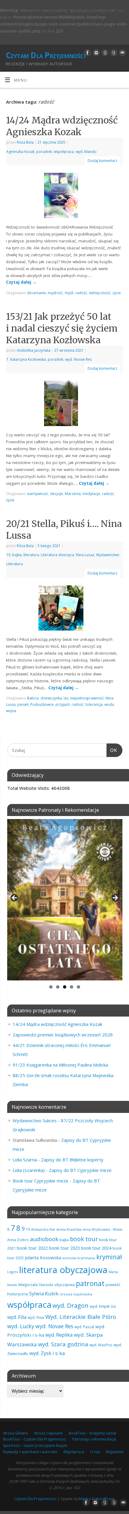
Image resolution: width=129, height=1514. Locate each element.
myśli (69, 292)
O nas (95, 1451)
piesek (22, 704)
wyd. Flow (36, 1317)
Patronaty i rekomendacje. (94, 1439)
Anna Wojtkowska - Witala (102, 1229)
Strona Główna (15, 1433)
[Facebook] (86, 52)
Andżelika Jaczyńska (33, 350)
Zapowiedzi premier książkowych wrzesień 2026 (63, 1035)
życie (116, 292)
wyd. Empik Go (103, 1306)
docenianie (36, 292)
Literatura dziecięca (57, 554)
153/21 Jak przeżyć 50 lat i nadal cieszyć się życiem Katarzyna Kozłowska (62, 328)
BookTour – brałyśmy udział (92, 1433)
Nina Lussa (85, 554)
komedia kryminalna (78, 1258)
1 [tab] (50, 987)
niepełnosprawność (87, 698)
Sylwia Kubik (43, 1293)
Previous (14, 898)
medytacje (91, 493)
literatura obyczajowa (63, 1270)
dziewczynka (51, 698)
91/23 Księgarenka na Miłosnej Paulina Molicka (60, 1065)
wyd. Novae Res (78, 359)
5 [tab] (78, 987)
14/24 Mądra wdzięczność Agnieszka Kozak (62, 126)
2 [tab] (57, 987)
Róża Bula (25, 142)
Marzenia (73, 493)
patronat (90, 1283)
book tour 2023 (64, 1248)
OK (111, 750)
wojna (11, 710)
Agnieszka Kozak (20, 151)
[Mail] (121, 52)
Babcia (33, 698)
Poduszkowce (42, 704)
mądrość (55, 292)
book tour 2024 (96, 1248)
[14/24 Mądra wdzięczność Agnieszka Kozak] (64, 197)
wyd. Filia (16, 1317)
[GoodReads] (104, 52)
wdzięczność (100, 292)
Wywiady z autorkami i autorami (30, 1451)
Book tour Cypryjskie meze (40, 1181)
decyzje (56, 493)
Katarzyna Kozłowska (28, 359)
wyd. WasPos (100, 1344)
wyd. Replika (59, 1335)
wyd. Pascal (84, 1326)
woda (109, 704)
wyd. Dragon (70, 1305)
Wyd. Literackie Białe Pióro (80, 1316)
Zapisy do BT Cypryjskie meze (80, 1170)
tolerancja (94, 704)
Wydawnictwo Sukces (35, 1120)
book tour (84, 1239)
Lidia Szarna (25, 1160)
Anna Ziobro (18, 1239)
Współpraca (73, 1451)
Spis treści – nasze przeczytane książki (35, 1445)
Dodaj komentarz (102, 160)
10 (8, 554)
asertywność (37, 493)
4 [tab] (71, 987)
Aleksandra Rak (43, 1229)
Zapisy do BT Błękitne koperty (72, 1160)
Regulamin (115, 1451)
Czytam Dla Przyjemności (45, 55)
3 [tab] (64, 987)
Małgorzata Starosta (35, 1284)
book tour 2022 (32, 1248)
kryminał (109, 1257)
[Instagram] (95, 52)
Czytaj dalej (21, 282)
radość (81, 292)
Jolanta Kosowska (43, 1257)
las (66, 698)
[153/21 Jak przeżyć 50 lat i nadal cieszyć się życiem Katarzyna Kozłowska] (64, 404)
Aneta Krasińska (69, 1229)
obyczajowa (64, 1284)
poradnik (44, 151)
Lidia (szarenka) (29, 1170)
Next (114, 898)
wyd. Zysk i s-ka (47, 1353)
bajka (17, 554)
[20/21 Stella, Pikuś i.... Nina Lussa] (64, 609)
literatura (31, 554)
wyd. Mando (86, 151)
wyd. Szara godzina (63, 1344)
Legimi (12, 1271)
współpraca (64, 151)
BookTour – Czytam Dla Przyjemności (34, 1439)
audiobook (44, 1239)
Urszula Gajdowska (76, 1294)
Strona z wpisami (48, 1433)
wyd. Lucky (20, 1326)
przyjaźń (63, 704)
